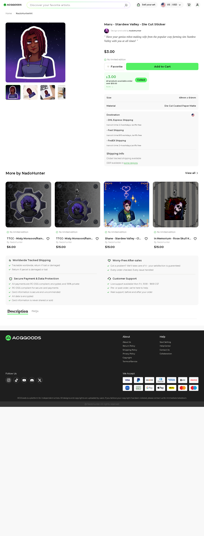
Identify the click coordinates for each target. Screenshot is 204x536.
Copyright (127, 358)
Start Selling (165, 342)
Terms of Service (130, 361)
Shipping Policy (130, 350)
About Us (127, 342)
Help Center (165, 346)
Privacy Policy (129, 354)
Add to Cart (162, 66)
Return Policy (129, 346)
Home (9, 13)
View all (190, 172)
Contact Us (165, 350)
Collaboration (166, 354)
